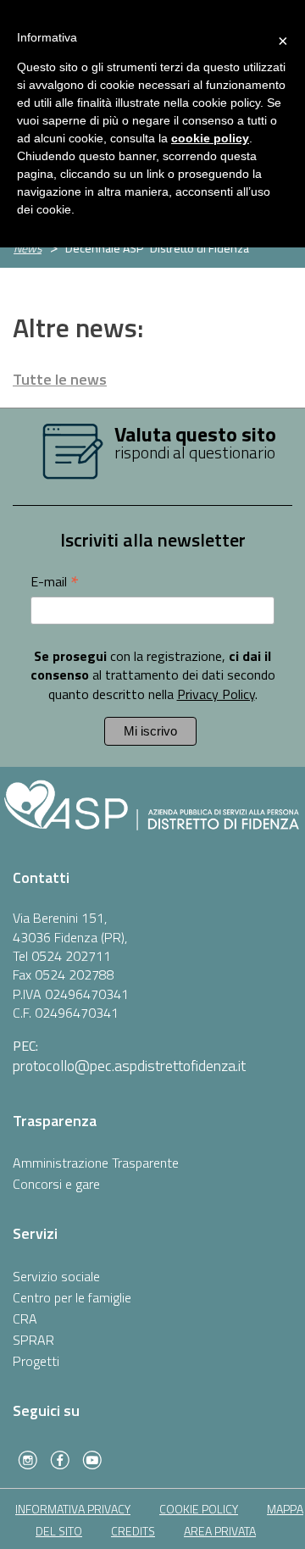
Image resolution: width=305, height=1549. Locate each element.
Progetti (36, 1361)
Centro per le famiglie (72, 1297)
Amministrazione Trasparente (96, 1162)
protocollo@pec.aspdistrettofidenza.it (129, 1065)
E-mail (54, 581)
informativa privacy (72, 1509)
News (28, 248)
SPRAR (33, 1340)
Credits (133, 1531)
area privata (220, 1531)
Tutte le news (60, 379)
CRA (25, 1318)
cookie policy (198, 1509)
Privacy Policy (216, 694)
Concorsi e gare (56, 1184)
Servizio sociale (56, 1276)
